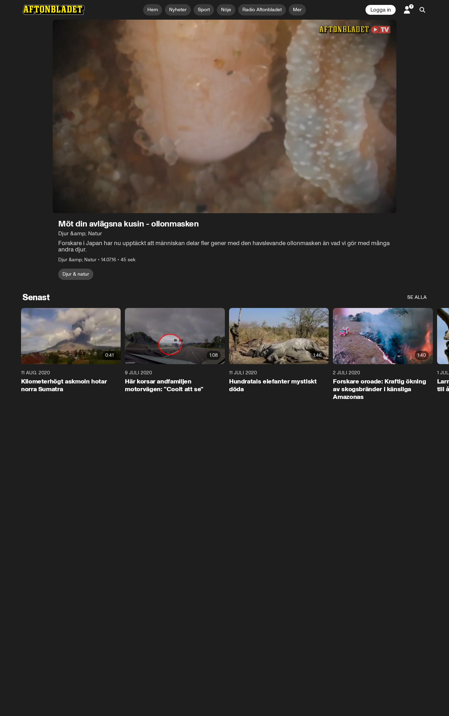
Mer (297, 10)
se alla (417, 297)
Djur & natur (75, 274)
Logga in (380, 10)
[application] (224, 116)
